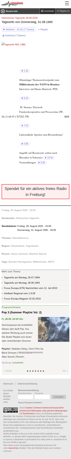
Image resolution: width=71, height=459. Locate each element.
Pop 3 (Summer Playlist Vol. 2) (22, 312)
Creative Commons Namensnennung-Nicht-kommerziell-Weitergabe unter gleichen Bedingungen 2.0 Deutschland (43, 411)
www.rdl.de (13, 448)
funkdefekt (17, 362)
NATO (51, 261)
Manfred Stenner (38, 253)
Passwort (39, 393)
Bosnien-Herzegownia (20, 261)
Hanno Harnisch (19, 253)
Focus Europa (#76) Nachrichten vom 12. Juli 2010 (30, 288)
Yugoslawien (32, 246)
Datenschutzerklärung (27, 384)
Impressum (8, 384)
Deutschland (17, 246)
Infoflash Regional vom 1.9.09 (19, 293)
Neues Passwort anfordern (30, 402)
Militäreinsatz (40, 261)
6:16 (26, 98)
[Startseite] (21, 4)
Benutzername (24, 393)
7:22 (26, 126)
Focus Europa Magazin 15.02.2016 (22, 298)
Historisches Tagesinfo (27, 218)
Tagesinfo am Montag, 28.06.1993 (22, 282)
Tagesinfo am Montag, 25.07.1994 (22, 277)
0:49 (43, 163)
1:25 (26, 71)
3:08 (26, 144)
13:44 (50, 158)
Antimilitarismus (20, 238)
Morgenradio (12, 11)
